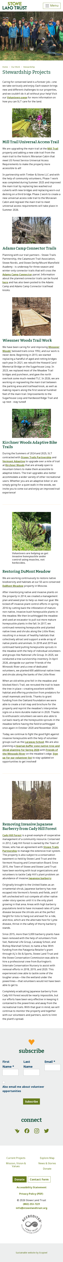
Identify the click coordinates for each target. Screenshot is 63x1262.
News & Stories (47, 1163)
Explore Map (47, 1158)
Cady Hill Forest (12, 835)
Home (5, 66)
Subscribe (31, 1101)
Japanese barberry (40, 878)
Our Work (15, 66)
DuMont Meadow (12, 586)
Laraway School (34, 742)
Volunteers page (17, 97)
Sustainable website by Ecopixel (31, 1252)
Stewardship (29, 66)
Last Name (28, 1064)
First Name (8, 1064)
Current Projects (15, 1158)
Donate (47, 1168)
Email (49, 1062)
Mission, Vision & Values (16, 1165)
